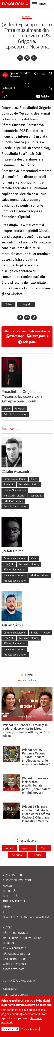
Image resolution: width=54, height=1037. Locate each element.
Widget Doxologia (14, 964)
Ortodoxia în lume (13, 501)
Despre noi (10, 989)
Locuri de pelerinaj (29, 484)
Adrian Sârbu (12, 625)
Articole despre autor (15, 414)
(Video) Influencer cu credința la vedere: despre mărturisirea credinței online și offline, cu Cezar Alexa (27, 730)
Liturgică (9, 891)
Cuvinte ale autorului (15, 479)
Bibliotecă (10, 896)
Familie (7, 885)
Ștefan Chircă (12, 550)
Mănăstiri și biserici (14, 495)
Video (8, 304)
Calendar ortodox (14, 959)
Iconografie (36, 495)
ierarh (10, 848)
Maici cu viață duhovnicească (22, 938)
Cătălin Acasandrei (17, 471)
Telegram (29, 342)
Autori (7, 927)
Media (6, 906)
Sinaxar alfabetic (14, 948)
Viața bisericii (12, 875)
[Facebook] (20, 58)
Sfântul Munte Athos (15, 490)
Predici (35, 632)
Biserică (37, 855)
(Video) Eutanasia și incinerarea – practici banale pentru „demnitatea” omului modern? (36, 785)
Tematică (8, 943)
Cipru (44, 848)
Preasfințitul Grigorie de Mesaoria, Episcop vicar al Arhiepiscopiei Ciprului (23, 396)
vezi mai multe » (27, 680)
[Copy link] (34, 58)
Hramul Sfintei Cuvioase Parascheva (26, 917)
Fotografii (26, 304)
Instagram (38, 336)
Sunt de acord (10, 1029)
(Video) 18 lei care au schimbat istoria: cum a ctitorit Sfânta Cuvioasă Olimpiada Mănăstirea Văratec (36, 814)
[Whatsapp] (27, 58)
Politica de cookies (15, 994)
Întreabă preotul (14, 901)
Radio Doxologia (13, 969)
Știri (6, 911)
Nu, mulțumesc (30, 1029)
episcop (27, 848)
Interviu (27, 17)
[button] (39, 4)
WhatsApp (17, 336)
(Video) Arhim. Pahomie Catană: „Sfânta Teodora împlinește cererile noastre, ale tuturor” (36, 757)
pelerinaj (17, 855)
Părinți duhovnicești (17, 932)
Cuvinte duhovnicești (17, 880)
